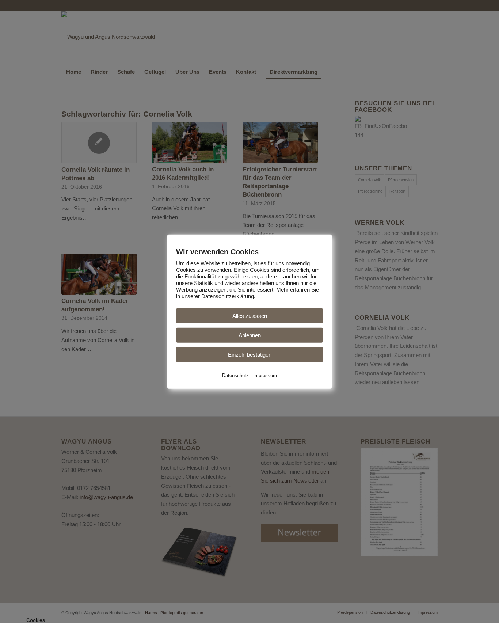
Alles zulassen (249, 315)
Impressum (265, 375)
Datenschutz (235, 375)
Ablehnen (250, 335)
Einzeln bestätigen (249, 354)
